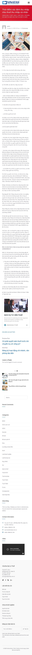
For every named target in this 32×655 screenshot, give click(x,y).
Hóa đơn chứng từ (6, 613)
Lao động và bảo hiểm (7, 446)
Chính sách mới (6, 424)
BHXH (3, 421)
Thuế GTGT (5, 472)
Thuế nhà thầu (5, 476)
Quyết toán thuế (5, 608)
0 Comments (25, 28)
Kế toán (4, 435)
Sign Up (26, 628)
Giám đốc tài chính (6, 594)
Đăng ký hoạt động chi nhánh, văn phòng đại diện (15, 351)
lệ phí (3, 450)
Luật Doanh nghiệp (6, 454)
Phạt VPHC (5, 461)
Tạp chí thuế (5, 596)
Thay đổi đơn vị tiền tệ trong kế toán (17, 386)
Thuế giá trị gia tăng (6, 615)
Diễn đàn (4, 589)
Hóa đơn (4, 432)
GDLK (3, 428)
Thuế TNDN (5, 483)
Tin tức (3, 487)
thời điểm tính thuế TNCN (9, 332)
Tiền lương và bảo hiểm (7, 618)
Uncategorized (5, 491)
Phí (3, 465)
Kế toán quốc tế (6, 439)
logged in (10, 362)
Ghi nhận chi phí (5, 610)
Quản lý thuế (5, 469)
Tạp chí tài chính (6, 599)
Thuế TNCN (5, 480)
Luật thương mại (6, 457)
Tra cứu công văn (6, 591)
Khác (3, 443)
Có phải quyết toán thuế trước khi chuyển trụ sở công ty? (15, 342)
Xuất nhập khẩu (6, 494)
